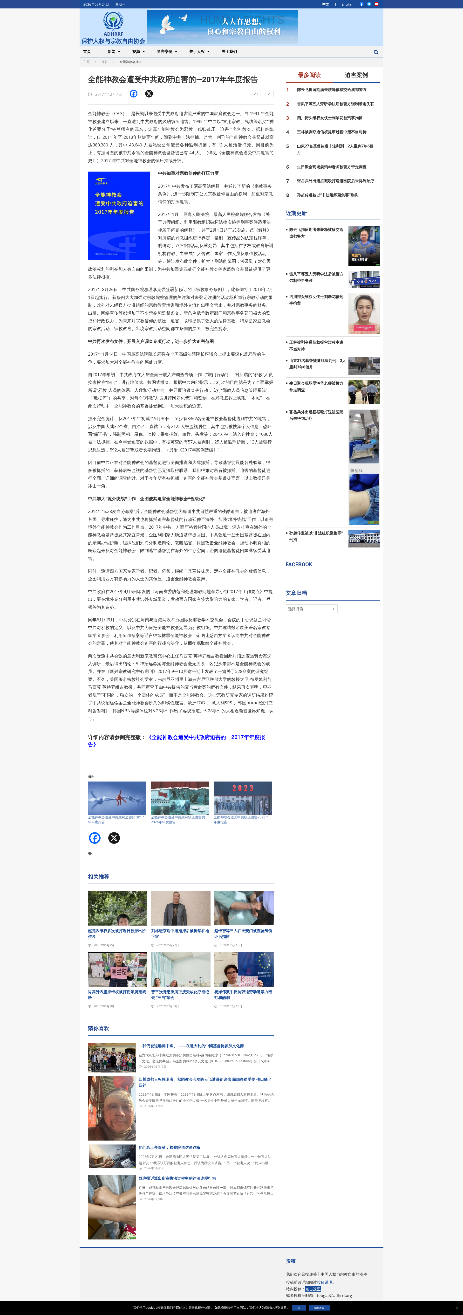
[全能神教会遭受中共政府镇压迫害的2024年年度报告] (180, 798)
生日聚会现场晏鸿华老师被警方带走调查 (332, 166)
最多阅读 (309, 75)
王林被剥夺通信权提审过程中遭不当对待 (332, 131)
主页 (86, 62)
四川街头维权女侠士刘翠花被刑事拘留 (330, 117)
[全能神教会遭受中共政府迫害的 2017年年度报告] (117, 798)
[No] (457, 1308)
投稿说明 (324, 1282)
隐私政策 (319, 1307)
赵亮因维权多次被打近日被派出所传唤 (117, 933)
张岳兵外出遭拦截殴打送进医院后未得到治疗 (335, 180)
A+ (256, 93)
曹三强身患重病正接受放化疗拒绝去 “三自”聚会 (180, 994)
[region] (222, 27)
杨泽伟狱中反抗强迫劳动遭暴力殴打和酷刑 (243, 994)
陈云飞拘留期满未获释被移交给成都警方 (332, 89)
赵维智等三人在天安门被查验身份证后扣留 (243, 933)
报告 (105, 62)
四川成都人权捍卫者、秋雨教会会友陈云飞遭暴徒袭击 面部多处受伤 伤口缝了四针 (205, 1082)
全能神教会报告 (131, 62)
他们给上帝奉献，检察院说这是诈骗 (169, 1147)
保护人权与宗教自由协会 (113, 40)
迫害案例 (356, 75)
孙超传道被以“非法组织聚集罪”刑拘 (327, 195)
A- (270, 93)
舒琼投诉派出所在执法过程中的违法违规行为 (177, 1178)
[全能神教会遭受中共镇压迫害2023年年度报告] (243, 798)
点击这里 (313, 1289)
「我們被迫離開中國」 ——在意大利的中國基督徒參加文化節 (191, 1045)
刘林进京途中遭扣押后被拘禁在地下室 (180, 933)
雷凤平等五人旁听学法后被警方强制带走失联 (335, 103)
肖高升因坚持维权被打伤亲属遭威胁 (117, 994)
